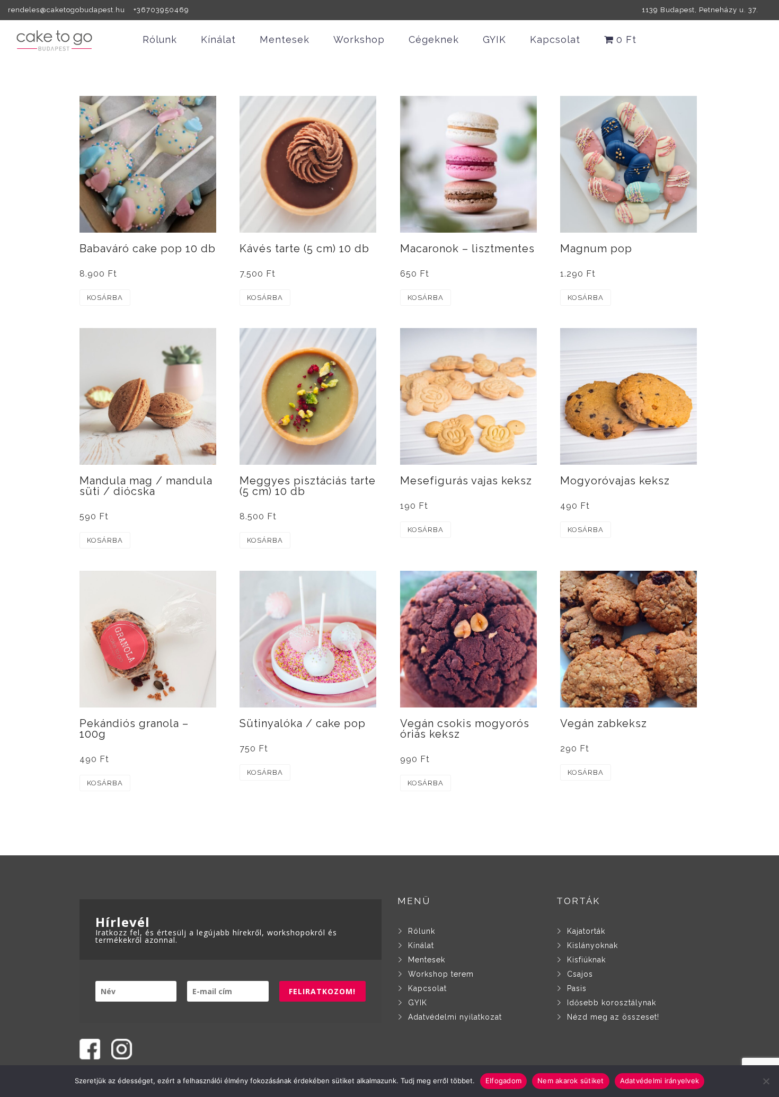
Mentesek (284, 39)
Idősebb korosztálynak (611, 1002)
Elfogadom (503, 1080)
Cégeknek (434, 39)
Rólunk (160, 39)
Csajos (580, 974)
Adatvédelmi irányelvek (660, 1080)
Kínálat (218, 39)
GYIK (494, 39)
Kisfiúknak (586, 960)
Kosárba (105, 298)
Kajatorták (586, 931)
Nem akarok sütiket (570, 1080)
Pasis (577, 988)
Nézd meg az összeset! (613, 1017)
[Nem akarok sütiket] (765, 1081)
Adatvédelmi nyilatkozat (455, 1017)
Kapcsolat (555, 39)
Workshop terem (441, 974)
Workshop (359, 39)
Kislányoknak (592, 945)
